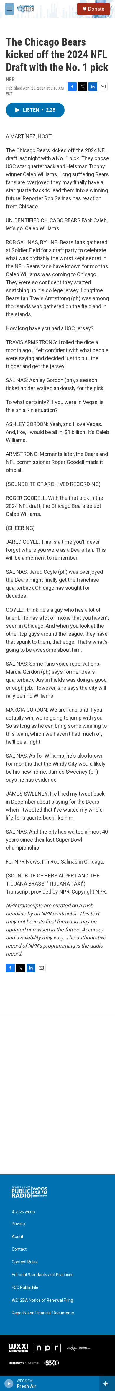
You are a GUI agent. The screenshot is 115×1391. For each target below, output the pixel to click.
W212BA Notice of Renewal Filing (42, 1300)
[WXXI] (18, 1348)
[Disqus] (57, 1094)
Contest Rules (25, 1262)
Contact (19, 1249)
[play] (9, 1384)
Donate (96, 9)
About (17, 1236)
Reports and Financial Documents (43, 1313)
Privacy (18, 1224)
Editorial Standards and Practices (42, 1275)
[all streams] (107, 1383)
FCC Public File (25, 1287)
